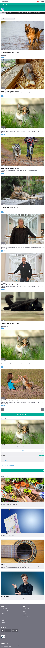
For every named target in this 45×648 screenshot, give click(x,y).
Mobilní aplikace (4, 624)
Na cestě (3, 564)
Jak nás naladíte (26, 608)
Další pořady (4, 476)
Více (39, 12)
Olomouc (41, 455)
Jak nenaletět (4, 533)
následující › (42, 409)
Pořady (14, 12)
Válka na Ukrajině (4, 608)
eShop (2, 613)
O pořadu (3, 418)
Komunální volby (4, 610)
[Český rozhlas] (4, 1)
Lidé (30, 12)
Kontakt (24, 615)
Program (33, 6)
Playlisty (26, 12)
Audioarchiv (38, 6)
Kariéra (24, 613)
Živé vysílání (3, 619)
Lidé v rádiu (25, 611)
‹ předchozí (2, 409)
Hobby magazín (4, 503)
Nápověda (25, 610)
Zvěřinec (3, 444)
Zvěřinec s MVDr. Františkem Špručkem (10, 52)
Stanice (2, 611)
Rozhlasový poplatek (27, 616)
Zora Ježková (4, 460)
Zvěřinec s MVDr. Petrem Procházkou (9, 129)
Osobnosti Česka (5, 596)
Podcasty (3, 622)
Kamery (43, 6)
